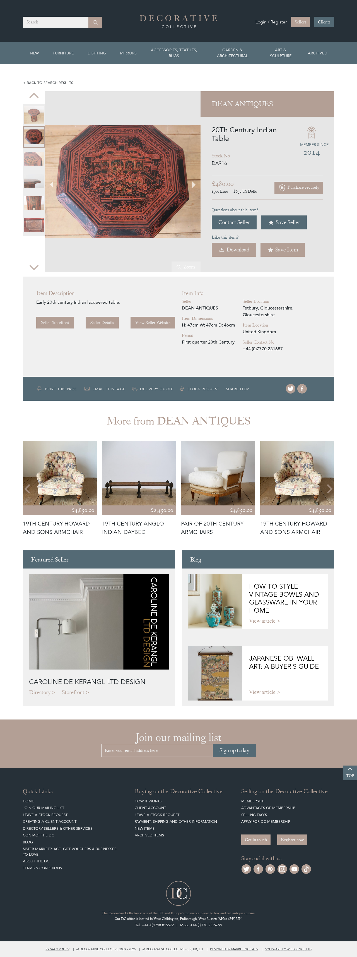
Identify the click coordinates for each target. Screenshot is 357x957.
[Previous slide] (34, 96)
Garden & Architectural (232, 52)
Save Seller (288, 222)
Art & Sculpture (280, 52)
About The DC (36, 861)
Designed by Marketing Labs (234, 949)
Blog (28, 842)
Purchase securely (302, 187)
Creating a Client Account (49, 821)
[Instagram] (282, 868)
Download (237, 249)
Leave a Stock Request (45, 814)
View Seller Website (152, 322)
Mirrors (128, 53)
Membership (252, 801)
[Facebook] (302, 389)
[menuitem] (34, 115)
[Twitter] (291, 389)
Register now (292, 840)
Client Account (150, 807)
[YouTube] (294, 868)
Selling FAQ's (254, 814)
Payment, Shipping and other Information (176, 821)
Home (28, 801)
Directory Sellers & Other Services (57, 828)
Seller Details (102, 322)
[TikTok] (306, 868)
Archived (317, 53)
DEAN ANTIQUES (200, 308)
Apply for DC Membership (265, 821)
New (34, 53)
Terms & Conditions (42, 868)
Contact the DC (38, 835)
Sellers (300, 22)
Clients (324, 22)
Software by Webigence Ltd (288, 949)
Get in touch (256, 840)
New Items (145, 828)
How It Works (148, 801)
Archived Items (149, 835)
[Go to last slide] (28, 489)
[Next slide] (34, 267)
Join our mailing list (43, 807)
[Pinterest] (270, 868)
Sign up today (234, 750)
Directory (40, 692)
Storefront (73, 692)
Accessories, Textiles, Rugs (174, 52)
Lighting (97, 53)
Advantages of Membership (268, 807)
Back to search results (50, 82)
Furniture (63, 53)
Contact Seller (234, 222)
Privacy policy (57, 949)
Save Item (286, 249)
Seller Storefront (55, 322)
